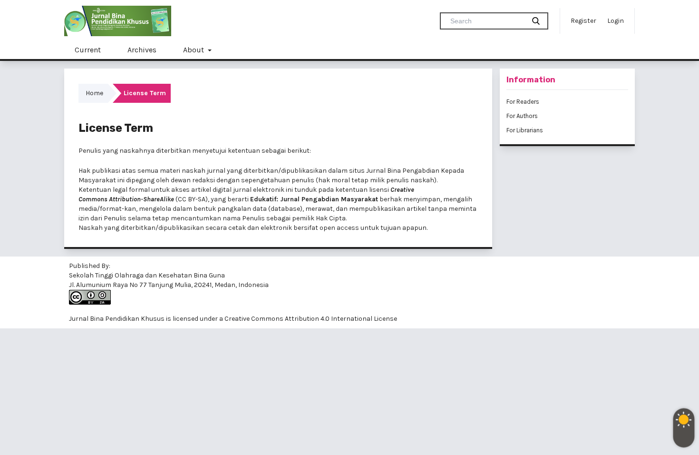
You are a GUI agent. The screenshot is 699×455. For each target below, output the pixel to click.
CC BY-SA (191, 199)
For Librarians (524, 130)
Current (88, 49)
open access (339, 228)
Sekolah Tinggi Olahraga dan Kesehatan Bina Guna (147, 275)
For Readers (522, 101)
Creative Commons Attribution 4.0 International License (310, 319)
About (194, 49)
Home (94, 93)
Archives (141, 49)
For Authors (522, 115)
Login (615, 21)
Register (583, 21)
